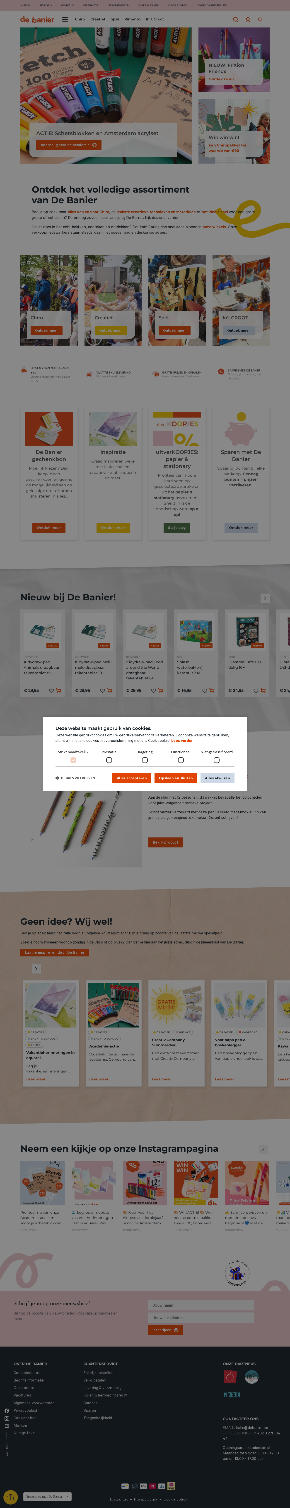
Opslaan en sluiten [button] (176, 778)
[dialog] (145, 754)
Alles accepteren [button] (132, 778)
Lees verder (182, 740)
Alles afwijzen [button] (217, 778)
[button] (75, 778)
